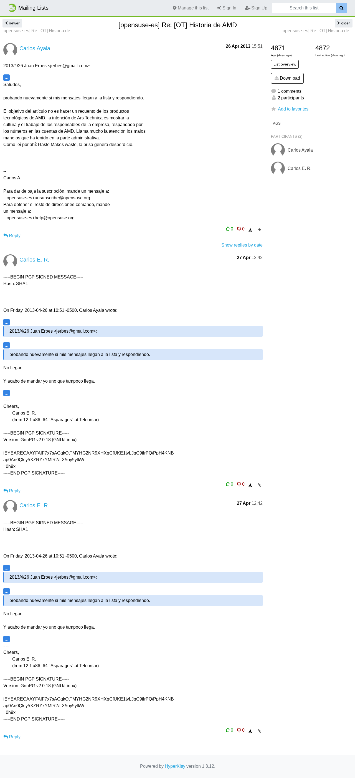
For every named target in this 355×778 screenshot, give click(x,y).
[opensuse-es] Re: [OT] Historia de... (37, 30)
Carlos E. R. (34, 260)
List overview (284, 64)
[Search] (341, 8)
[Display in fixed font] (250, 230)
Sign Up (258, 8)
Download (289, 78)
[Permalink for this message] (259, 229)
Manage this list (193, 8)
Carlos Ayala (34, 48)
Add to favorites (293, 109)
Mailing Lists (33, 8)
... (6, 77)
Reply (14, 235)
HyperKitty (175, 766)
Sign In (228, 8)
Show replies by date (242, 245)
